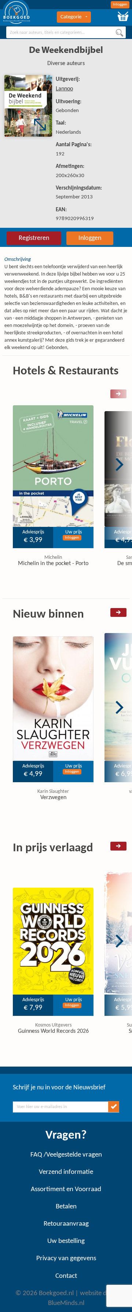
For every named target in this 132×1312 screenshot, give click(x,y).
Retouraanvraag (66, 1224)
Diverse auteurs (66, 64)
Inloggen (120, 5)
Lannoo (64, 89)
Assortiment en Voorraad (66, 1189)
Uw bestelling (66, 1241)
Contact (66, 1276)
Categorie (70, 17)
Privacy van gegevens (66, 1258)
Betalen (66, 1206)
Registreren (34, 238)
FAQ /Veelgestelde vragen (66, 1154)
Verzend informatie (66, 1172)
